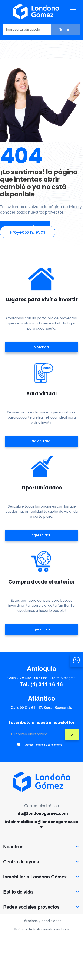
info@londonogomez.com (41, 813)
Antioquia (41, 668)
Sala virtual (41, 441)
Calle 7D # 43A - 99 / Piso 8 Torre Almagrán (41, 677)
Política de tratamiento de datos (41, 929)
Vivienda (41, 347)
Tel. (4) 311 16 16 (41, 684)
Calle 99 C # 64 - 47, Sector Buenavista (41, 707)
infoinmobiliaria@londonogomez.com (41, 824)
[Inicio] (36, 11)
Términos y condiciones (41, 920)
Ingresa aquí (41, 535)
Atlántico (41, 697)
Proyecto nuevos (28, 232)
